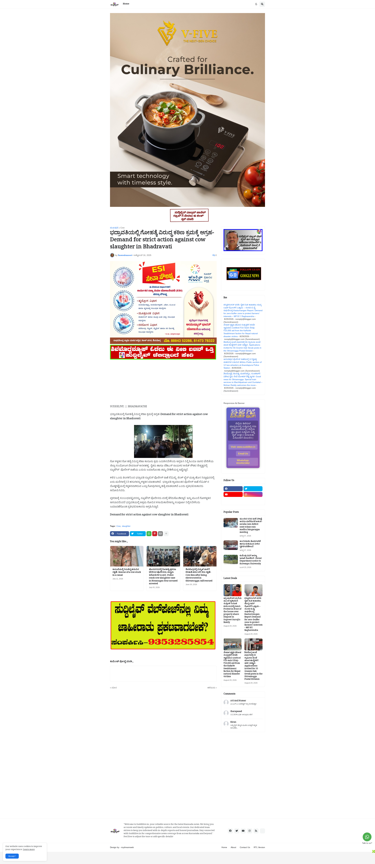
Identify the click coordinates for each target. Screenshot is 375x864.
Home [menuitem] (126, 4)
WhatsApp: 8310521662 (243, 462)
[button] (256, 4)
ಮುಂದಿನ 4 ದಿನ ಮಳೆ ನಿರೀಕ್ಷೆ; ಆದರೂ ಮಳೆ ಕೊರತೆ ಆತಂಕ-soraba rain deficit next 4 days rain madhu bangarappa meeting (251, 526)
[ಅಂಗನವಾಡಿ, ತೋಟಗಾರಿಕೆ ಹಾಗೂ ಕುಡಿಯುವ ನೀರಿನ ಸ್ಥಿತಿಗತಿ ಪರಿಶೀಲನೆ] (231, 545)
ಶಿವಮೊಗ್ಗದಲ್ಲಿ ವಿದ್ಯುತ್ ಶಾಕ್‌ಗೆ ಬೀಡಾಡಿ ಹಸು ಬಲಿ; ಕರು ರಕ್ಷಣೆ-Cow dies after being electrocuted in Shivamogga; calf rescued (199, 575)
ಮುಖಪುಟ (114, 228)
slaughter (126, 526)
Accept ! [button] (12, 856)
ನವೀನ (114, 687)
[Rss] (233, 500)
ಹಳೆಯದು (211, 687)
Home (224, 847)
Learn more (29, 850)
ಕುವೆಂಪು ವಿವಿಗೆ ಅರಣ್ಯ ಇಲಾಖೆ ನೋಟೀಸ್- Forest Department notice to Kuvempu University (251, 560)
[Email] (160, 533)
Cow (122, 228)
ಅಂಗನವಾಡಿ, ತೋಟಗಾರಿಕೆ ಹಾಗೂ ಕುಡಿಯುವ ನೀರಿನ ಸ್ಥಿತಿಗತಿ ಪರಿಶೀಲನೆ (250, 544)
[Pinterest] (154, 533)
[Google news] (253, 500)
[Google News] (262, 830)
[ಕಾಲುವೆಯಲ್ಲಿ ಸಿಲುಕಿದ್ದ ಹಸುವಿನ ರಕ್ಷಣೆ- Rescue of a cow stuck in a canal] (126, 556)
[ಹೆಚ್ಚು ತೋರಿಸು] (166, 533)
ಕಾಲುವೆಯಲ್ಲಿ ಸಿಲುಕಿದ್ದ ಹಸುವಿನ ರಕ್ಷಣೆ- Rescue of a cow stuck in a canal (126, 572)
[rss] (256, 830)
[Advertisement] (163, 380)
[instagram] (253, 494)
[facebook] (233, 488)
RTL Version (259, 847)
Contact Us (245, 847)
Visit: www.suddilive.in (243, 447)
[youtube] (233, 494)
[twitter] (253, 488)
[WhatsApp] (148, 533)
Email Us (243, 453)
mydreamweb (127, 847)
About (233, 847)
